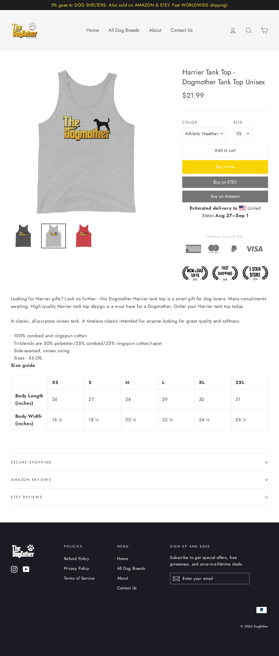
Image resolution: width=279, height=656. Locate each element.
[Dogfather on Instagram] (14, 569)
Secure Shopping (31, 462)
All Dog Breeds (123, 30)
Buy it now (225, 166)
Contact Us (182, 30)
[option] (86, 142)
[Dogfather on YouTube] (26, 569)
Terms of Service (79, 578)
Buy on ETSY (225, 182)
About (155, 30)
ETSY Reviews (26, 497)
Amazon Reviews (31, 479)
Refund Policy (76, 559)
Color (189, 122)
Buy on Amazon (225, 196)
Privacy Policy (76, 568)
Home (92, 30)
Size (238, 122)
